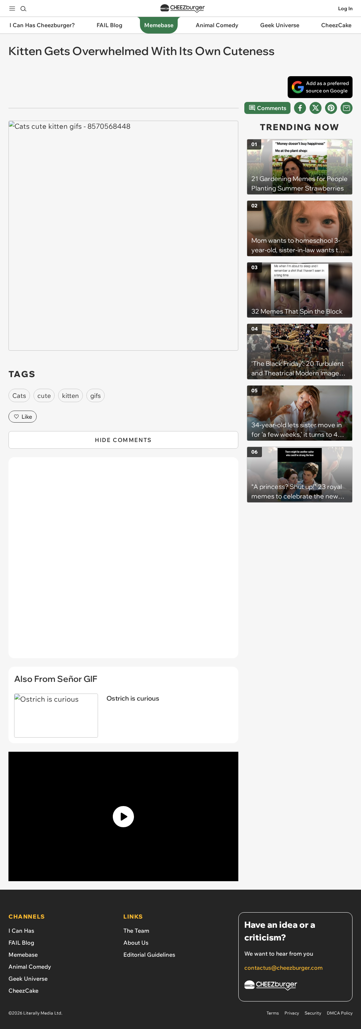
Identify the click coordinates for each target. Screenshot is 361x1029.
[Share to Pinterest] (331, 108)
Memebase (23, 954)
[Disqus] (123, 561)
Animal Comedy (29, 966)
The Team (136, 930)
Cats (19, 396)
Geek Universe (28, 978)
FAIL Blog (21, 942)
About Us (135, 942)
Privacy (291, 1013)
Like (27, 416)
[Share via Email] (347, 108)
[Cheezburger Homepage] (183, 8)
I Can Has (21, 930)
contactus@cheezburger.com (283, 967)
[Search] (23, 8)
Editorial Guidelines (149, 954)
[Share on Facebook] (300, 108)
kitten (70, 396)
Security (313, 1013)
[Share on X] (316, 108)
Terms (273, 1013)
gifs (95, 396)
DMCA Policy (340, 1013)
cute (44, 396)
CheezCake (23, 990)
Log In (345, 8)
